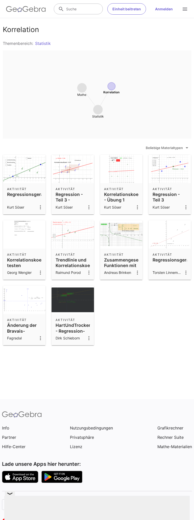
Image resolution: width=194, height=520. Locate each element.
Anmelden (164, 9)
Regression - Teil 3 (166, 197)
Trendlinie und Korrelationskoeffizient (81, 262)
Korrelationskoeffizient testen (32, 262)
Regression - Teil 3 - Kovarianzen (69, 200)
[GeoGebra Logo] (26, 9)
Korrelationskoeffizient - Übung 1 (129, 197)
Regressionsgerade (28, 194)
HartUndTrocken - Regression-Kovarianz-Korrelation (73, 334)
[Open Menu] (185, 9)
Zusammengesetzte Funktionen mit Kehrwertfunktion (125, 265)
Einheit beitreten (126, 9)
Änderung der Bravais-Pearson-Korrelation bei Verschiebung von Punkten (23, 339)
